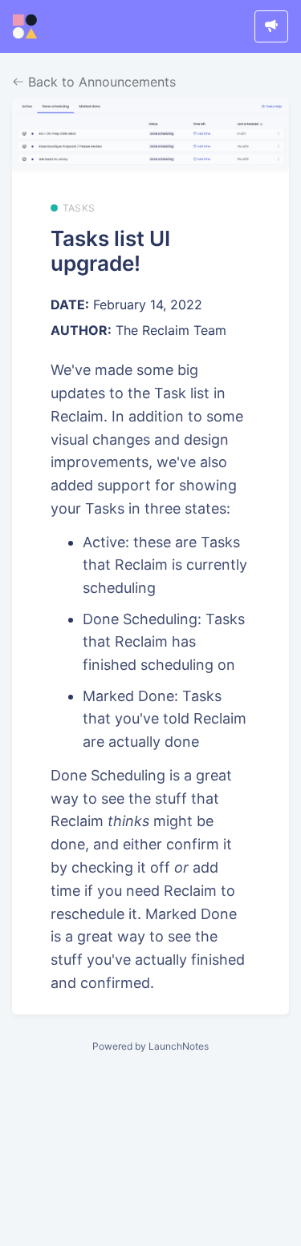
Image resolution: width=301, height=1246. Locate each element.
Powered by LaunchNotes (150, 1046)
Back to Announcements (100, 82)
